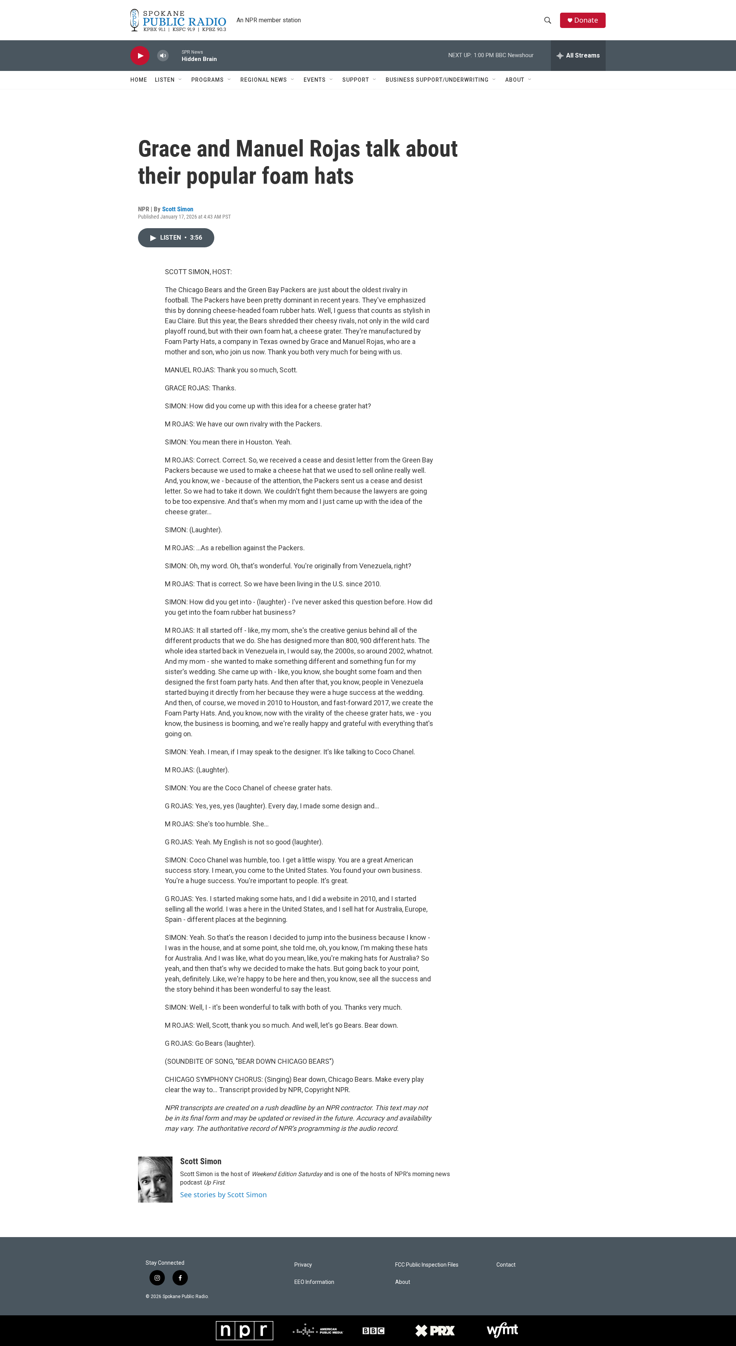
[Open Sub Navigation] (180, 80)
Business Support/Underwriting (437, 80)
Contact (506, 1265)
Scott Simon (177, 209)
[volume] (162, 55)
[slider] (175, 55)
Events (315, 80)
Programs (207, 80)
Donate (586, 20)
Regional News (263, 80)
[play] (140, 55)
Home (138, 80)
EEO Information (314, 1282)
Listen (165, 80)
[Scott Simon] (155, 1180)
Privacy (303, 1265)
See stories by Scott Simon (223, 1194)
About (514, 80)
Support (355, 80)
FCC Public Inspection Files (426, 1265)
